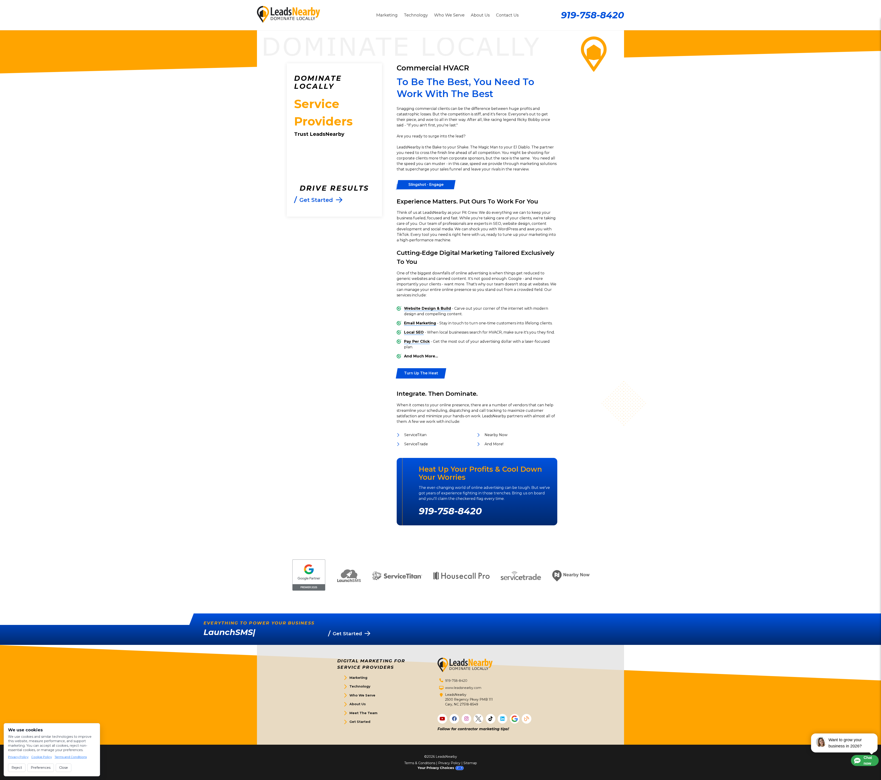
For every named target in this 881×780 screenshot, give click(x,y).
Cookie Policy (41, 757)
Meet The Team (363, 713)
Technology (359, 686)
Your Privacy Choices (436, 768)
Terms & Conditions (419, 763)
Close (63, 768)
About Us (357, 704)
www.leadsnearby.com (463, 688)
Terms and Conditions (71, 757)
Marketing (358, 678)
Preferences (40, 768)
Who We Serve (362, 695)
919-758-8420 (592, 15)
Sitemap (470, 763)
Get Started (359, 722)
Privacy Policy (449, 763)
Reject (16, 768)
